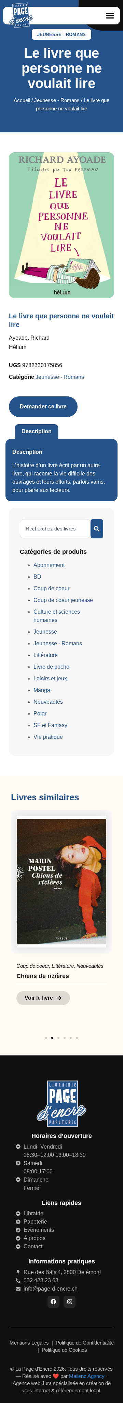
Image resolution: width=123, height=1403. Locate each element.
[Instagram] (70, 1302)
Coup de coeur (51, 588)
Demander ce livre (43, 406)
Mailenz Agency (87, 1376)
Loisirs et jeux (50, 678)
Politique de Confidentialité (85, 1343)
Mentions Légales (30, 1343)
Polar (39, 713)
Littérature (45, 655)
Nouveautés (48, 702)
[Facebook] (53, 1302)
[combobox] (55, 528)
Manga (41, 690)
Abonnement (49, 565)
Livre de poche (51, 667)
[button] (110, 15)
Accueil (22, 100)
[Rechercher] (97, 528)
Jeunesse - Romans (61, 34)
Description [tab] (37, 431)
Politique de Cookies (64, 1350)
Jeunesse (45, 632)
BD (37, 577)
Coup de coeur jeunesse (63, 600)
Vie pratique (48, 737)
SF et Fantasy (50, 725)
